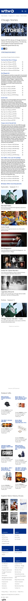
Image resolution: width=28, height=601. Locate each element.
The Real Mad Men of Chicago (9, 60)
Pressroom (4, 575)
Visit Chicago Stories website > (9, 52)
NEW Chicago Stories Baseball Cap (6, 398)
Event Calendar (18, 552)
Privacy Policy (5, 591)
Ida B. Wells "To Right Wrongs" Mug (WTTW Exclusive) (21, 398)
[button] (22, 62)
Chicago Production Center (6, 572)
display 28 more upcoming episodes (12, 183)
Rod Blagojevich (5, 73)
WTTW (3, 535)
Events (17, 549)
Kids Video (17, 537)
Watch (17, 532)
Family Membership (19, 574)
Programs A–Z (12, 15)
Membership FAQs (19, 586)
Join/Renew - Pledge (19, 565)
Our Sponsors (5, 568)
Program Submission (7, 570)
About (4, 561)
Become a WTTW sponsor (14, 388)
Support (17, 561)
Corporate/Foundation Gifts (20, 576)
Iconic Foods (4, 98)
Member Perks (18, 570)
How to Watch (24, 15)
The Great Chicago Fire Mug (6, 421)
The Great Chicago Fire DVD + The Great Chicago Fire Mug (21, 469)
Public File (20, 591)
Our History (4, 565)
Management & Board (7, 577)
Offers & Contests (19, 568)
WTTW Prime (5, 537)
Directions (4, 586)
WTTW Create (5, 539)
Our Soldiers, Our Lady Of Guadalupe (11, 157)
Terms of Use (13, 591)
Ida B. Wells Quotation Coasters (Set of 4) (20, 421)
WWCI (7, 597)
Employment (5, 581)
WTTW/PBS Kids (5, 541)
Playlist (3, 554)
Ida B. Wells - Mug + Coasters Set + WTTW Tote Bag (6, 469)
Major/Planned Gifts (19, 579)
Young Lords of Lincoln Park (8, 123)
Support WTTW (18, 563)
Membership (18, 572)
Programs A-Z (5, 552)
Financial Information (7, 579)
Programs (5, 549)
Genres (17, 15)
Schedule (5, 532)
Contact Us (4, 588)
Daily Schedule (4, 15)
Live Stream (17, 539)
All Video (17, 535)
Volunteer (4, 584)
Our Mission (5, 563)
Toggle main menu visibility (26, 11)
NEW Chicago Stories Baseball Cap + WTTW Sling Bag (20, 447)
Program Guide (5, 543)
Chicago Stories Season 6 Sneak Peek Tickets (7, 447)
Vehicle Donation (19, 581)
